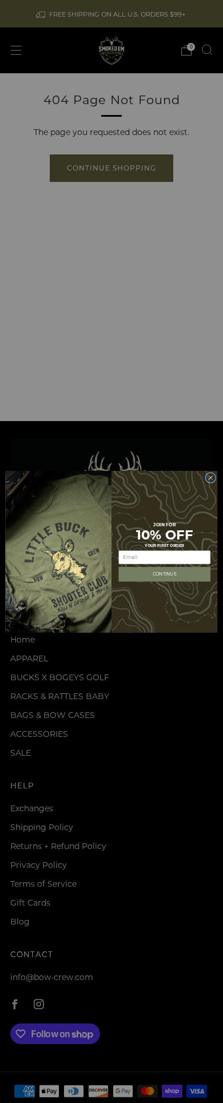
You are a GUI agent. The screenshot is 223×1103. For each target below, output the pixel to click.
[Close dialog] (211, 477)
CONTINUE (165, 573)
